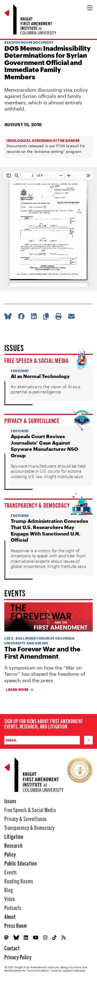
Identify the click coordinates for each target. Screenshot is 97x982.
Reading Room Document (28, 42)
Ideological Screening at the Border (43, 140)
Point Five (80, 967)
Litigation (13, 836)
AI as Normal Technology (40, 376)
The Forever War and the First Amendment (42, 652)
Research (13, 845)
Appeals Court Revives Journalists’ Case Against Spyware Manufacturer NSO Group (44, 445)
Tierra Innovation (38, 970)
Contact (12, 948)
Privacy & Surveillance (32, 420)
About (10, 916)
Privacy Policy (17, 956)
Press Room (15, 925)
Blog (8, 889)
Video (9, 898)
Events (10, 871)
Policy (10, 854)
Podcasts (13, 907)
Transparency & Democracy (37, 505)
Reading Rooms (18, 880)
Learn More (17, 689)
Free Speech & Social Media (36, 360)
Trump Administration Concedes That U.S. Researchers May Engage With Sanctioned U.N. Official (49, 530)
